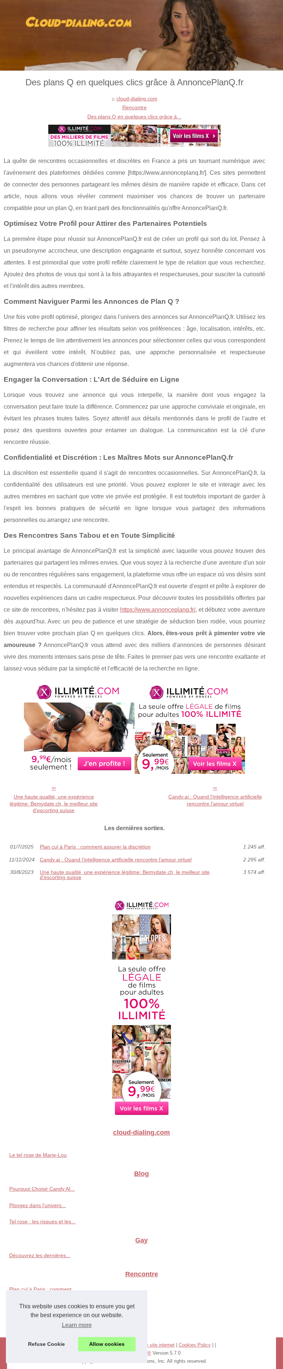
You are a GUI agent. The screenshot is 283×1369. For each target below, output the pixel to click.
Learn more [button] (77, 1325)
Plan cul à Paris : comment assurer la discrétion (95, 846)
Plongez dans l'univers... (37, 1205)
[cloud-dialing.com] (141, 35)
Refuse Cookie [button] (46, 1344)
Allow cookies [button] (107, 1344)
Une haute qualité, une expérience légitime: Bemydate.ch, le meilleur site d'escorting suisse (54, 803)
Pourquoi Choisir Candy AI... (42, 1189)
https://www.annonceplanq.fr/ (157, 610)
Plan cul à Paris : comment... (42, 1289)
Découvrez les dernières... (39, 1255)
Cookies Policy (195, 1345)
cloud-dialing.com (136, 99)
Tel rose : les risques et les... (42, 1221)
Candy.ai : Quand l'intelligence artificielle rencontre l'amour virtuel (215, 800)
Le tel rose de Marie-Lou (38, 1155)
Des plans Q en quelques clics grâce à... (134, 117)
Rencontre (134, 107)
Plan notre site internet (150, 1345)
